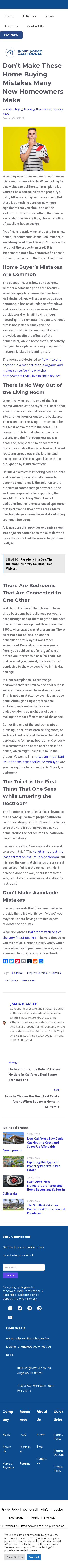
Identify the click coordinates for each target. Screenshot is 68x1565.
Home (9, 16)
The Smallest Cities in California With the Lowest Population (46, 1209)
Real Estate (11, 980)
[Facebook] (10, 1308)
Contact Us (35, 26)
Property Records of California (44, 973)
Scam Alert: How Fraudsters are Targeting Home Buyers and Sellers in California (34, 1187)
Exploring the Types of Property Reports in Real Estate (44, 1166)
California (17, 973)
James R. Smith (24, 1003)
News (49, 16)
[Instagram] (39, 1308)
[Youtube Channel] (10, 1317)
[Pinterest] (30, 1308)
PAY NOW (11, 35)
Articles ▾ (29, 16)
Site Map (49, 1518)
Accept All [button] (34, 1557)
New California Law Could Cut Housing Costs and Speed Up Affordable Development (33, 1144)
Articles (9, 109)
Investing (58, 109)
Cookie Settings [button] (14, 1557)
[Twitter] (20, 1308)
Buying (19, 109)
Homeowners (43, 109)
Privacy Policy (28, 1299)
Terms (34, 1518)
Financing (29, 109)
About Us (11, 26)
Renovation (28, 980)
